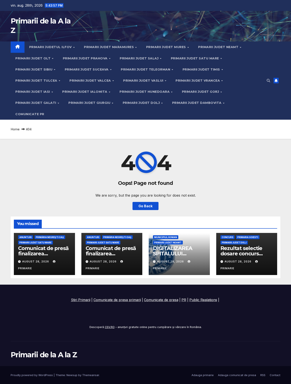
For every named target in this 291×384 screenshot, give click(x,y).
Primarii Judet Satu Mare (195, 58)
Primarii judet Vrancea (198, 80)
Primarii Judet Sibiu (34, 69)
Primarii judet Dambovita (197, 103)
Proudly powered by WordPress (32, 375)
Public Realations (203, 300)
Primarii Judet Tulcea (36, 80)
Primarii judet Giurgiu (89, 103)
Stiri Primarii (80, 300)
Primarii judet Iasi (33, 92)
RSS (262, 375)
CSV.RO (110, 327)
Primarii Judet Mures (166, 47)
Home (15, 129)
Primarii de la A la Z (44, 354)
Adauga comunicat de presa (237, 375)
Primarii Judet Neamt (218, 47)
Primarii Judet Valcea (90, 80)
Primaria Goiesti (247, 237)
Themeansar (90, 375)
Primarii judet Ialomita (85, 92)
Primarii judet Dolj (142, 103)
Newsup (71, 375)
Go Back (145, 206)
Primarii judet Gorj (201, 92)
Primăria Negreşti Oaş (50, 237)
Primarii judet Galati (36, 103)
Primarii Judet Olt (33, 58)
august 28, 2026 (36, 261)
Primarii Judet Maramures (109, 47)
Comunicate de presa (161, 300)
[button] (268, 80)
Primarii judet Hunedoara (145, 92)
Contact (275, 375)
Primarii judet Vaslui (143, 80)
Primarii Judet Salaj (140, 58)
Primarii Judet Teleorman (146, 69)
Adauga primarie (203, 375)
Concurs (227, 237)
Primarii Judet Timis (202, 69)
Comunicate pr (29, 114)
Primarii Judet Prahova (86, 58)
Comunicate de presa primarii (117, 300)
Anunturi (25, 237)
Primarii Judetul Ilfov (51, 47)
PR (184, 300)
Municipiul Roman (165, 237)
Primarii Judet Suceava (87, 69)
